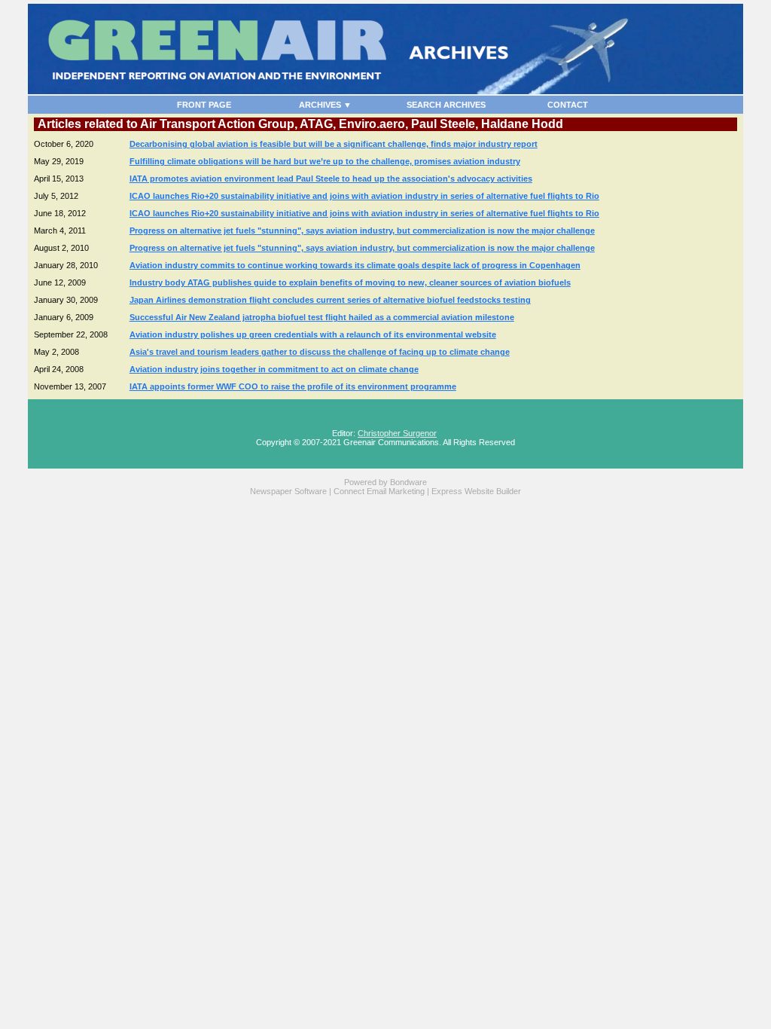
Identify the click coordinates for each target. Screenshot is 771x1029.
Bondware (408, 482)
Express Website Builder (476, 491)
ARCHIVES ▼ (325, 104)
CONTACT (567, 104)
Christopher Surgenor (397, 433)
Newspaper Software (288, 491)
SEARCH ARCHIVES (446, 104)
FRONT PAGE (204, 104)
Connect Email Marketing (379, 491)
